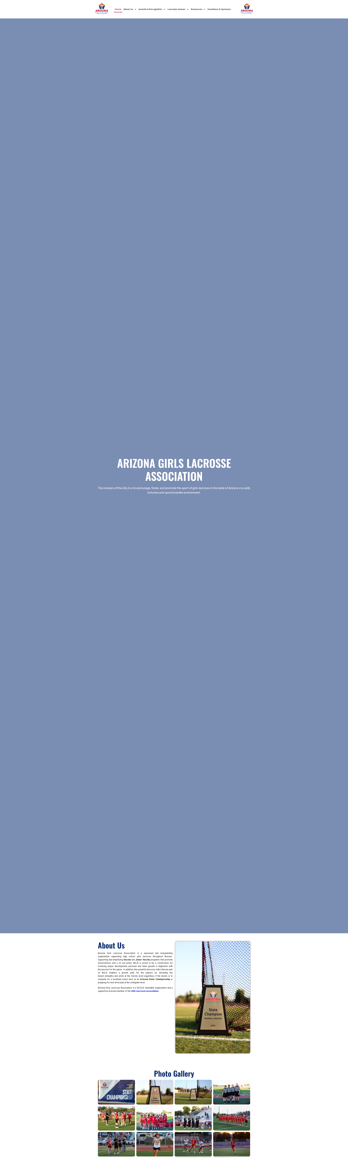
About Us (128, 9)
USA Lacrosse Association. (145, 991)
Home (118, 9)
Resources (196, 9)
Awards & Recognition (150, 9)
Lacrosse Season (176, 9)
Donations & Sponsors (219, 9)
